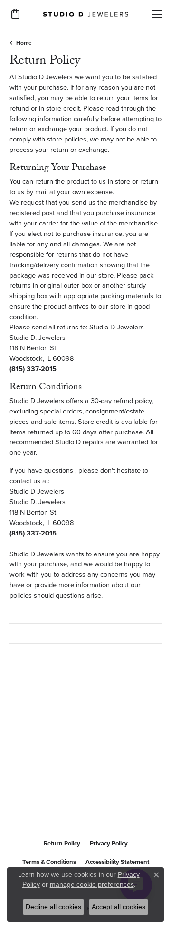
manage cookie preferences (92, 884)
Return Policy (62, 843)
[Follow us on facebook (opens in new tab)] (19, 811)
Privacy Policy (109, 843)
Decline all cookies (53, 906)
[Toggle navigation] (156, 14)
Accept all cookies (118, 906)
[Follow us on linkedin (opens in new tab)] (64, 811)
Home (24, 42)
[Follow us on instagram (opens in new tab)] (41, 811)
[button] (15, 13)
